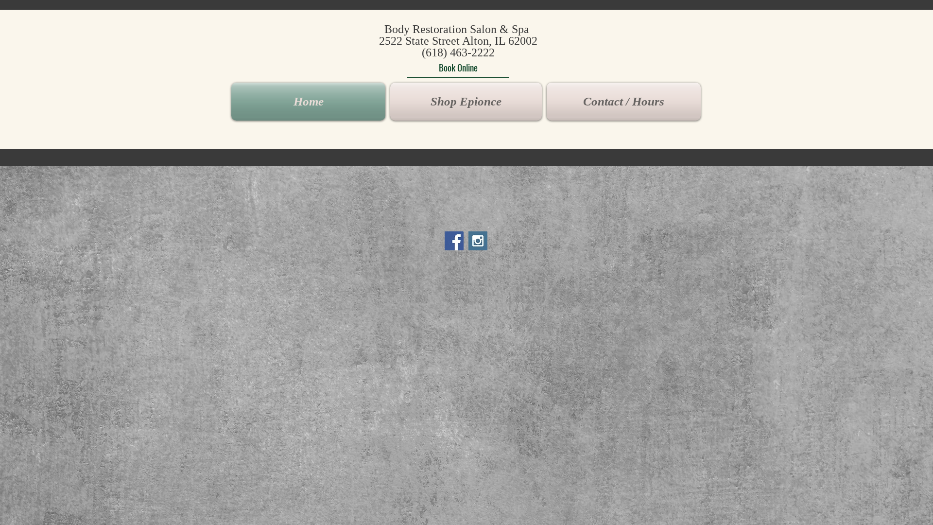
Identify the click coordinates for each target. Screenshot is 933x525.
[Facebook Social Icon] (454, 240)
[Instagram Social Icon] (477, 240)
